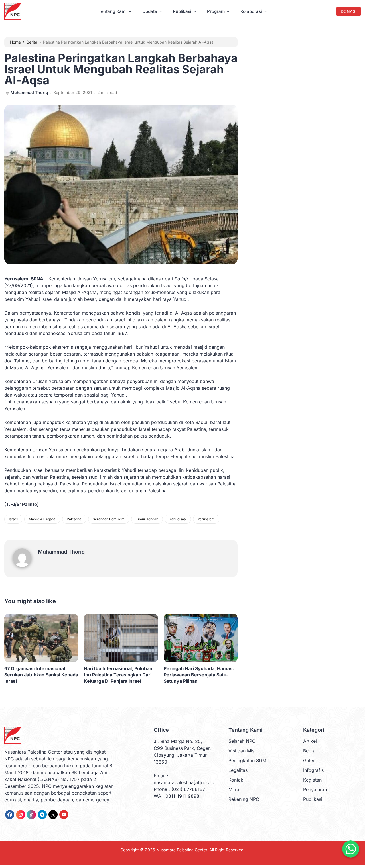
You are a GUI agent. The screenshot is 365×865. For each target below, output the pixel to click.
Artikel (310, 741)
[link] (9, 814)
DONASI (348, 11)
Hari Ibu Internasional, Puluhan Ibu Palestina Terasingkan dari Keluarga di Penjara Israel (118, 675)
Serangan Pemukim (109, 519)
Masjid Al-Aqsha (42, 519)
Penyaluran (315, 789)
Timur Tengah (147, 519)
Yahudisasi (177, 519)
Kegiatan (312, 780)
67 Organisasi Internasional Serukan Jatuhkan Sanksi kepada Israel (41, 675)
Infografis (313, 770)
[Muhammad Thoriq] (25, 565)
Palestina (74, 519)
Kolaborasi (251, 11)
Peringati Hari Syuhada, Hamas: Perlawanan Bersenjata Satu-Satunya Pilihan (199, 675)
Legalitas (238, 770)
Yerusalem (206, 519)
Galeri (309, 760)
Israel (13, 519)
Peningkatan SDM (247, 760)
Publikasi (182, 11)
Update (149, 11)
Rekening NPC (243, 799)
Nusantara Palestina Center (181, 849)
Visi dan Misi (242, 751)
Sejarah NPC (242, 741)
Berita (309, 751)
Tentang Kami (112, 11)
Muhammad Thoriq (61, 552)
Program (216, 11)
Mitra (233, 789)
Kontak (235, 780)
